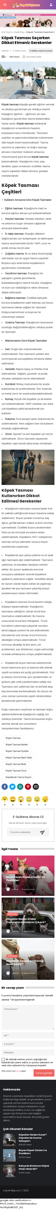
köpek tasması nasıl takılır (19, 757)
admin (5, 50)
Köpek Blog (12, 872)
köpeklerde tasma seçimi (18, 777)
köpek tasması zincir (16, 770)
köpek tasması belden (17, 744)
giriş (18, 1071)
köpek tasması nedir (16, 764)
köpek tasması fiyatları (17, 751)
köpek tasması (13, 738)
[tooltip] (5, 787)
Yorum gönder (44, 1073)
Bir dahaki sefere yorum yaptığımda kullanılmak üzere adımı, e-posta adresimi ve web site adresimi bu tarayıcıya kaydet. (27, 1062)
